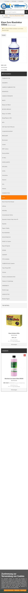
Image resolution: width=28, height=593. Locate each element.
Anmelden (21, 1)
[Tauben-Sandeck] (14, 6)
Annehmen (23, 590)
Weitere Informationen (8, 590)
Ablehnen (16, 590)
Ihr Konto (14, 1)
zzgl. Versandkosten (16, 341)
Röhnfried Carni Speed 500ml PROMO (14, 378)
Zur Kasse (7, 1)
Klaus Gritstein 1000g (14, 333)
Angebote (5, 351)
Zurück (3, 35)
